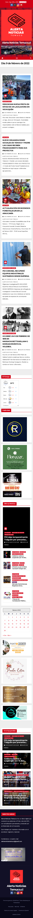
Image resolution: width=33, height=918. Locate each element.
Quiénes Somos (16, 914)
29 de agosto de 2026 (12, 800)
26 (24, 627)
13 (28, 620)
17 (16, 624)
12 (24, 620)
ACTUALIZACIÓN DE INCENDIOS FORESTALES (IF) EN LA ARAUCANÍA (16, 210)
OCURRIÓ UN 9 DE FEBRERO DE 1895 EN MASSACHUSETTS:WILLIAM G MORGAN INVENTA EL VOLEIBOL (16, 341)
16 (12, 624)
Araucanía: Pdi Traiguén (18, 532)
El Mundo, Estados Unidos (9, 333)
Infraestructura (9, 534)
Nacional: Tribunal (17, 597)
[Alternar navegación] (17, 58)
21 (5, 627)
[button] (30, 58)
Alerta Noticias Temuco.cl (16, 42)
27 (28, 627)
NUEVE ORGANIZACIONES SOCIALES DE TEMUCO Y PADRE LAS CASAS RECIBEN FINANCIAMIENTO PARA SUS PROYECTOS (16, 145)
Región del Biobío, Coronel (9, 268)
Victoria (21, 565)
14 (5, 624)
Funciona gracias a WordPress (11, 900)
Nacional (17, 906)
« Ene (4, 635)
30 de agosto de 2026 (12, 542)
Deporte (14, 775)
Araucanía (5, 137)
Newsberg (25, 900)
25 (20, 627)
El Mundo (22, 906)
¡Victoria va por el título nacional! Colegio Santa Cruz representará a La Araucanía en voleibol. (19, 569)
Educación (15, 565)
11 (20, 620)
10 (16, 620)
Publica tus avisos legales (10, 910)
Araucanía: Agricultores (19, 576)
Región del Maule (7, 101)
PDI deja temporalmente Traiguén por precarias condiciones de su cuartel (16, 539)
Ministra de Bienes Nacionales (20, 580)
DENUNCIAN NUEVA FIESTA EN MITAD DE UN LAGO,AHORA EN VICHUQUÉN (15, 107)
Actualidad (8, 532)
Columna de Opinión (24, 910)
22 (8, 627)
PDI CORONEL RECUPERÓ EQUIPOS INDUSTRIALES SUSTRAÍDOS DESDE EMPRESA (15, 273)
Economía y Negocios (18, 593)
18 (20, 624)
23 (12, 627)
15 (8, 624)
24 (16, 627)
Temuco (14, 582)
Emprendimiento (17, 578)
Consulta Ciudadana (18, 554)
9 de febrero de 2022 (10, 112)
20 (28, 624)
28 (5, 630)
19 (24, 624)
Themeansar (16, 902)
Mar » (9, 635)
